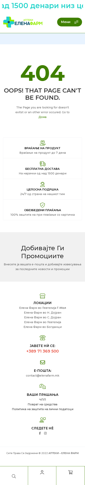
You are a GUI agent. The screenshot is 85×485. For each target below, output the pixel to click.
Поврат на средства (42, 404)
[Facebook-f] (39, 433)
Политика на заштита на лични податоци (42, 409)
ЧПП (42, 399)
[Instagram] (45, 433)
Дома (42, 117)
